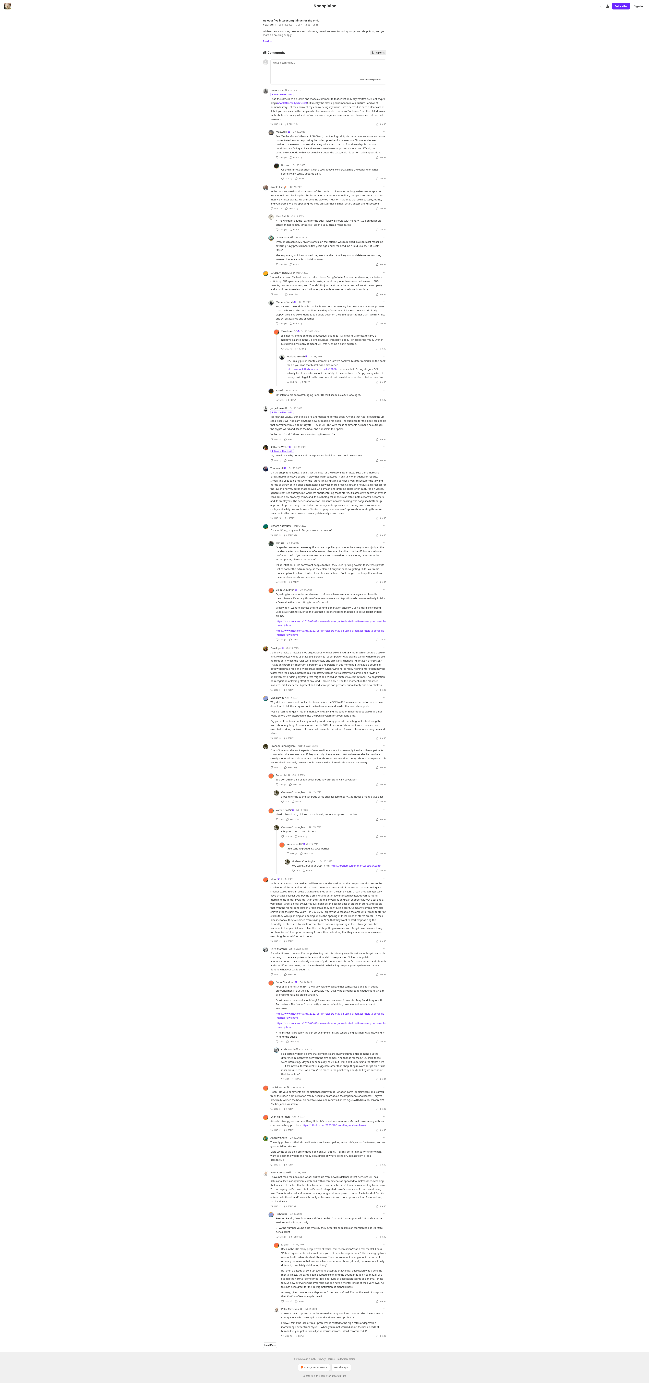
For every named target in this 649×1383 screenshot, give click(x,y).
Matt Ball (281, 216)
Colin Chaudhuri (285, 589)
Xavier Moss (277, 90)
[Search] (600, 6)
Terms (331, 1359)
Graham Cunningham (283, 745)
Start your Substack (315, 1367)
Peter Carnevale (279, 1172)
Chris (279, 543)
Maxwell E (282, 131)
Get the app (341, 1367)
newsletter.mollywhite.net (292, 103)
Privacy (322, 1359)
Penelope (275, 648)
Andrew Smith (278, 1137)
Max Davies (277, 697)
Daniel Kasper (278, 1087)
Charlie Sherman (280, 1116)
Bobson (285, 165)
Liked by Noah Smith (283, 94)
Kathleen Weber (279, 447)
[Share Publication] (607, 6)
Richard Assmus (279, 525)
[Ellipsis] (384, 90)
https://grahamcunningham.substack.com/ (356, 865)
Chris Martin (277, 948)
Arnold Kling (277, 187)
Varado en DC (289, 331)
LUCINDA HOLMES (281, 272)
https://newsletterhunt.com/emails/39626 (312, 369)
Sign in (638, 6)
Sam (278, 390)
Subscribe (621, 6)
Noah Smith (270, 25)
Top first (380, 52)
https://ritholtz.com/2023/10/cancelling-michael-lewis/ (334, 1125)
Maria (273, 879)
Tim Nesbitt (277, 468)
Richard (280, 1214)
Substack (308, 1375)
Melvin (285, 1244)
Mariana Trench (285, 302)
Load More (270, 1345)
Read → (267, 41)
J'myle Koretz (283, 237)
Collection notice (346, 1359)
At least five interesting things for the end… (291, 20)
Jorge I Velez (277, 408)
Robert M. (281, 775)
